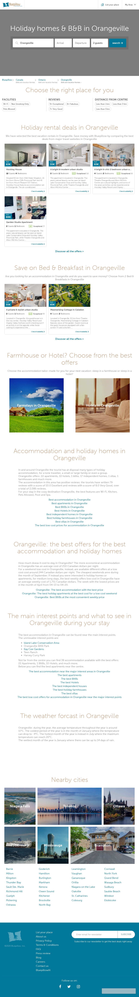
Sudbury (109, 886)
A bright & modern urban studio (66, 169)
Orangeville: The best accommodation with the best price (69, 589)
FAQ (38, 949)
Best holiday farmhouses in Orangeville (69, 518)
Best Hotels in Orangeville (69, 510)
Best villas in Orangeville (69, 521)
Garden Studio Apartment (19, 222)
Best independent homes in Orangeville (69, 514)
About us (41, 936)
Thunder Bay (13, 882)
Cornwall (109, 869)
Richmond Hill (14, 891)
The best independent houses (69, 686)
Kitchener (44, 895)
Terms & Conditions (47, 944)
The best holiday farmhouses (69, 689)
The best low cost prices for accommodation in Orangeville (69, 525)
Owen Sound (46, 891)
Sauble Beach (112, 891)
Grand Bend (111, 877)
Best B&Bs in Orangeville (69, 507)
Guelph (10, 895)
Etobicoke (110, 900)
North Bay (44, 904)
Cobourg (77, 900)
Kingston (11, 877)
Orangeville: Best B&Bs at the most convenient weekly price (70, 597)
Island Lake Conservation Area (41, 642)
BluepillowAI (43, 970)
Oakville (76, 891)
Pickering (11, 900)
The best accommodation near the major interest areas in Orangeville (69, 671)
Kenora (43, 886)
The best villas (69, 693)
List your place (44, 932)
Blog (38, 957)
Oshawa (11, 904)
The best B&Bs (69, 678)
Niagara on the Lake (83, 886)
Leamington (79, 869)
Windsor (109, 895)
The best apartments (69, 675)
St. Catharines (80, 895)
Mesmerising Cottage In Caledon (67, 309)
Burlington (45, 877)
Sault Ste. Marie (15, 886)
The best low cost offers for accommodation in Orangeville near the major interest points (70, 697)
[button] (60, 987)
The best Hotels (69, 682)
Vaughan (77, 873)
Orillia (75, 882)
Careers (40, 961)
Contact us (42, 965)
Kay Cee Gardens (34, 649)
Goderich (44, 869)
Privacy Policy (44, 940)
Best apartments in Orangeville (69, 503)
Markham (44, 882)
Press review (43, 953)
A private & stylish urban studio (22, 309)
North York (110, 873)
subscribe (126, 934)
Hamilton (44, 873)
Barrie (9, 869)
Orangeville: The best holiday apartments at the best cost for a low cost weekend (69, 593)
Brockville (44, 900)
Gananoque (78, 877)
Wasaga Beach (112, 882)
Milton (9, 873)
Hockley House (14, 169)
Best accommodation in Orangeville (70, 499)
